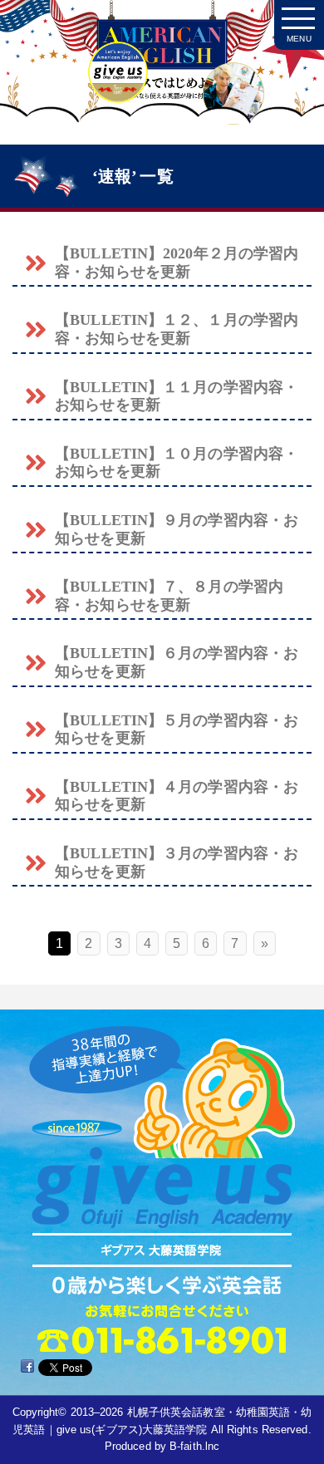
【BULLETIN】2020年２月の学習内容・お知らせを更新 (176, 262)
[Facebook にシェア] (27, 1366)
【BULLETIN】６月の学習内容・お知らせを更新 (176, 662)
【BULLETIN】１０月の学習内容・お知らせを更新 (176, 462)
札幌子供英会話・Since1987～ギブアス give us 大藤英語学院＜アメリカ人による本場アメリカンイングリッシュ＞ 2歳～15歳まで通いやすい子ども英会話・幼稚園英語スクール (162, 78)
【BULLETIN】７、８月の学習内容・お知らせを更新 (169, 595)
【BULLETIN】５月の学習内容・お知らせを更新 (176, 729)
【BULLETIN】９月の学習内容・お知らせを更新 (176, 529)
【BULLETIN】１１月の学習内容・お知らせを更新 (176, 396)
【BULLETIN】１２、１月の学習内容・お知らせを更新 (176, 329)
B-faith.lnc (194, 1446)
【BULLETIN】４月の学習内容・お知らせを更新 (176, 796)
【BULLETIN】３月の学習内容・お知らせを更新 (176, 862)
